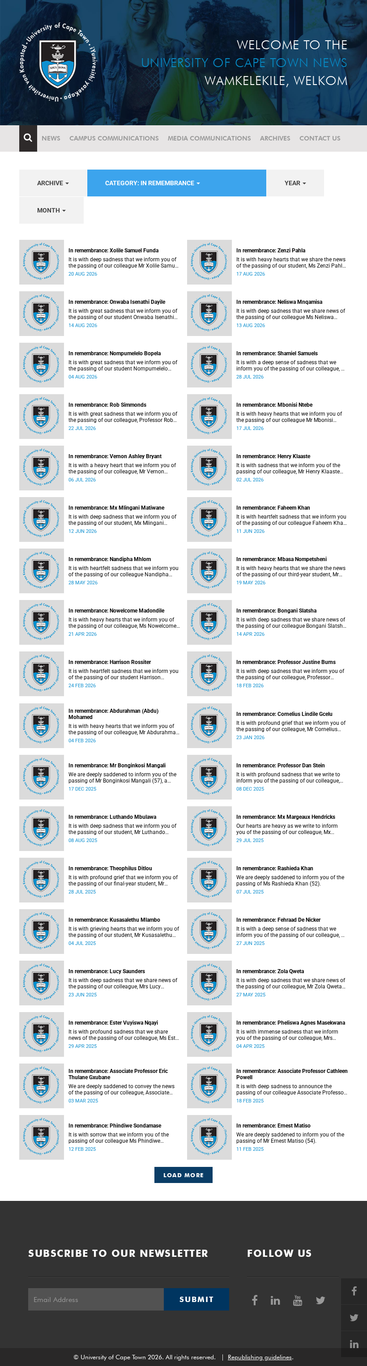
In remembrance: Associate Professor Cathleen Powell (292, 1074)
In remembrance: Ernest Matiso (273, 1126)
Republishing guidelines (260, 1357)
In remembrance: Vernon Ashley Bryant (115, 456)
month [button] (49, 210)
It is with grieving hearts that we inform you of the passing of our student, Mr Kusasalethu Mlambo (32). (123, 932)
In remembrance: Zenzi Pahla (270, 250)
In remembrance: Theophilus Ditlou (110, 868)
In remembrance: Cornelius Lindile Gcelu (284, 714)
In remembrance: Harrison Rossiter (109, 662)
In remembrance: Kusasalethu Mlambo (114, 920)
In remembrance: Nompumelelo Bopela (114, 353)
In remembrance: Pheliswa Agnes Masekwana (290, 1023)
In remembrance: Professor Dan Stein (280, 765)
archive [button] (50, 183)
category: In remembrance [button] (150, 183)
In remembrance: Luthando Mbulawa (112, 817)
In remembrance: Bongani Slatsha (276, 611)
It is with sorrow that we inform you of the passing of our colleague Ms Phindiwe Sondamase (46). (118, 1138)
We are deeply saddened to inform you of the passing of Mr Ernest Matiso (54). (290, 1138)
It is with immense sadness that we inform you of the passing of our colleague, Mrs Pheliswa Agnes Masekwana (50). (287, 1035)
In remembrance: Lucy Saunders (106, 971)
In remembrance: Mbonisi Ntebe (274, 405)
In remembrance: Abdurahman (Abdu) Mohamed (113, 714)
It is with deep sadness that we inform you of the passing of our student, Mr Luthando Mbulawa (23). (122, 829)
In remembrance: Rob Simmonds (107, 405)
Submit (196, 1299)
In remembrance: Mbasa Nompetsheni (281, 559)
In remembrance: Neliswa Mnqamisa (279, 302)
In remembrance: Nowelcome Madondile (116, 611)
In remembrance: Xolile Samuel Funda (113, 250)
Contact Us (320, 138)
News (51, 138)
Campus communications (114, 138)
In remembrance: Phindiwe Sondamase (114, 1126)
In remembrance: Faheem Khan (273, 508)
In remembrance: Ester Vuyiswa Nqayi (113, 1023)
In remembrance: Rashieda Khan (274, 868)
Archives (275, 138)
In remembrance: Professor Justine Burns (286, 662)
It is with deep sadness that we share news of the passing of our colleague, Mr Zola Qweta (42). (290, 983)
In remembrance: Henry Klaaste (273, 456)
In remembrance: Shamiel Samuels (277, 353)
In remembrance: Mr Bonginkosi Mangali (117, 765)
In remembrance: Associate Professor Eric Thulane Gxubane (118, 1074)
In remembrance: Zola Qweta (270, 971)
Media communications (209, 138)
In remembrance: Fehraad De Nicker (278, 920)
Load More (183, 1175)
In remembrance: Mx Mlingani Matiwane (116, 508)
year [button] (293, 183)
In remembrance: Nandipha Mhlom (109, 559)
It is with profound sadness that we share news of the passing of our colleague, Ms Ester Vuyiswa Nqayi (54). (124, 1035)
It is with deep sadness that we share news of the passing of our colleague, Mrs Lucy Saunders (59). (122, 983)
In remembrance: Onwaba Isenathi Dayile (116, 302)
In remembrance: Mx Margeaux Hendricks (285, 817)
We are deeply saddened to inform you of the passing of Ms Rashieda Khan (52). (290, 880)
